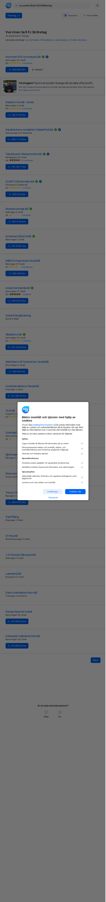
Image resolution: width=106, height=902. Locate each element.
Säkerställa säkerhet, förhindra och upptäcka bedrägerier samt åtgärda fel (49, 477)
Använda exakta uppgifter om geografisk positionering (45, 463)
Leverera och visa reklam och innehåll (38, 482)
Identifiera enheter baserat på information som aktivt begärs (48, 467)
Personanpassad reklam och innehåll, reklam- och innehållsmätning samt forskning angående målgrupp (45, 448)
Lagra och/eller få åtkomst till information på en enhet (45, 443)
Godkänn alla (75, 491)
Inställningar (52, 491)
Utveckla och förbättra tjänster (35, 453)
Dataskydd (53, 497)
